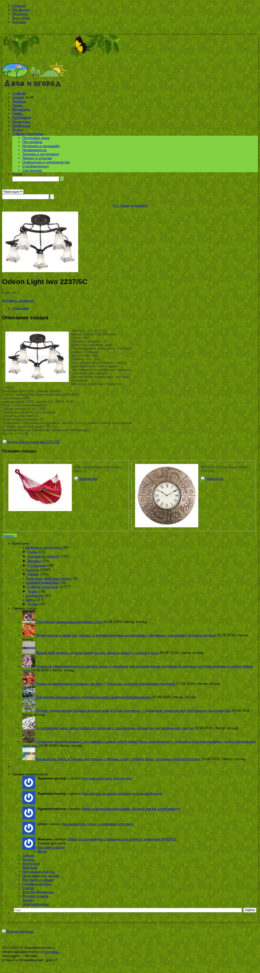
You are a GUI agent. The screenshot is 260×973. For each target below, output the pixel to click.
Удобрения (21, 126)
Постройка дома (36, 138)
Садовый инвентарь (42, 582)
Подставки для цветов (40, 876)
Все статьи (21, 18)
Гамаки (28, 855)
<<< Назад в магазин (130, 205)
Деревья (19, 101)
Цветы (30, 600)
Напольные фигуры (38, 872)
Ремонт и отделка (37, 158)
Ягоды (17, 130)
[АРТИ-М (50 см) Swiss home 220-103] (212, 479)
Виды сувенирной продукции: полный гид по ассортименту (131, 809)
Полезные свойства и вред (47, 578)
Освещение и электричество (46, 162)
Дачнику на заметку (43, 556)
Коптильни (31, 863)
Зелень (28, 859)
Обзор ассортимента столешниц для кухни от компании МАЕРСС (121, 839)
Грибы (17, 113)
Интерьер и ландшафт (41, 146)
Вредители (21, 109)
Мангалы (29, 867)
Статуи (28, 888)
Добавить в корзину (18, 301)
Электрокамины (35, 904)
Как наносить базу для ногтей (106, 778)
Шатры (28, 900)
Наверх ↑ (9, 536)
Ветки (42, 851)
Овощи (18, 97)
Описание (20, 308)
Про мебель (32, 142)
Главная (19, 6)
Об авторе (20, 10)
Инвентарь (21, 121)
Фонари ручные (35, 896)
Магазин (19, 22)
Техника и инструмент (40, 154)
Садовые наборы (36, 884)
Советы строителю (27, 134)
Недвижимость (34, 150)
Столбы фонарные (38, 892)
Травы (17, 105)
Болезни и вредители (43, 547)
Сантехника (32, 170)
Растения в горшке (38, 880)
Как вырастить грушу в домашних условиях (98, 824)
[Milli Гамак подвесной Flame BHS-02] (85, 479)
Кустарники (21, 117)
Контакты (19, 14)
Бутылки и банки (51, 847)
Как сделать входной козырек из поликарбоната (122, 793)
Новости (32, 570)
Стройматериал (35, 166)
